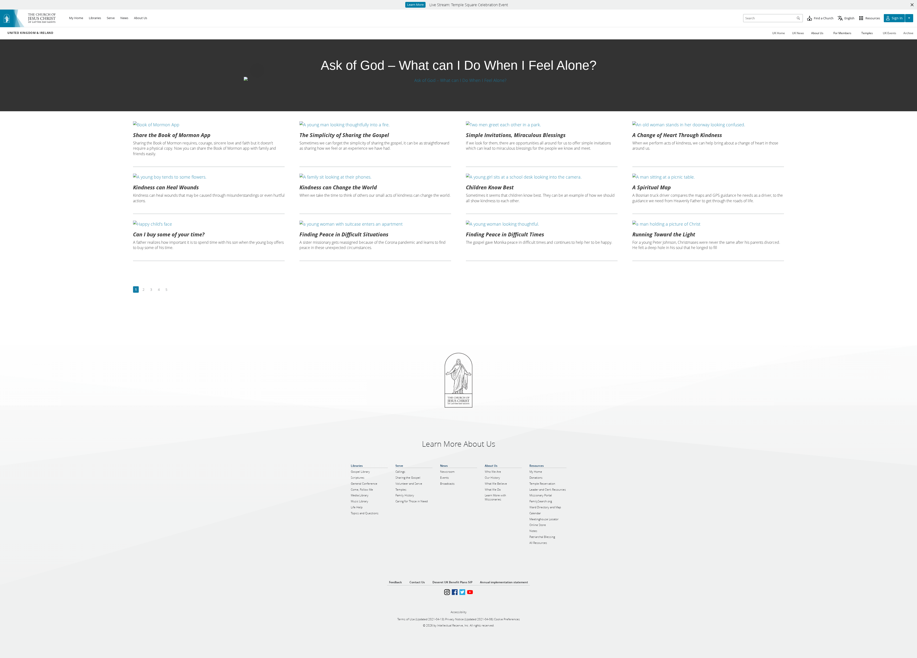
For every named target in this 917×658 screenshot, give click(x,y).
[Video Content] (458, 80)
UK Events (889, 33)
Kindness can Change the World (338, 187)
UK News (798, 33)
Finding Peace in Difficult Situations (343, 234)
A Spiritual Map (651, 187)
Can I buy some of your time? (168, 234)
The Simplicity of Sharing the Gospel (344, 134)
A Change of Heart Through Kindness (677, 134)
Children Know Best (490, 187)
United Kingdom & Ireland (30, 33)
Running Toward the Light (663, 234)
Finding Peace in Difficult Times (505, 234)
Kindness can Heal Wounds (166, 187)
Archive (908, 33)
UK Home (778, 33)
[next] (174, 289)
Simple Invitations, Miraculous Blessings (515, 134)
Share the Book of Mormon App (171, 134)
